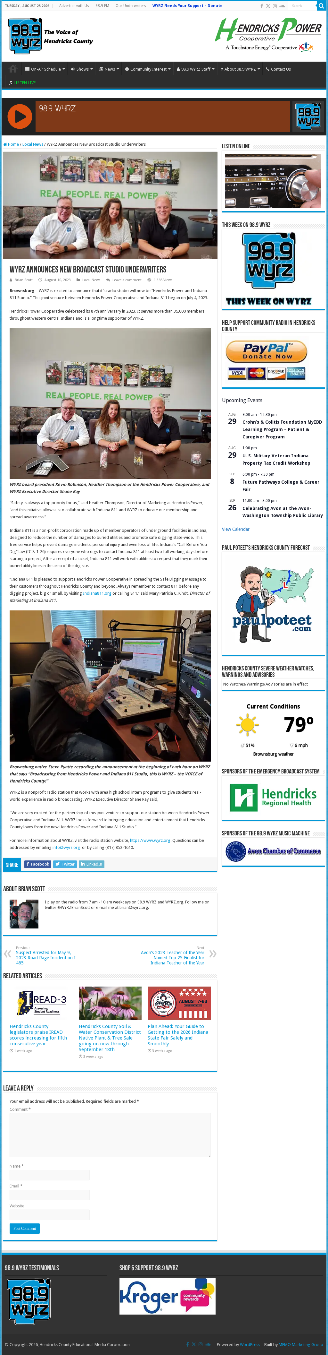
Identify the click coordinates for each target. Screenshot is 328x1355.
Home (13, 68)
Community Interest (148, 69)
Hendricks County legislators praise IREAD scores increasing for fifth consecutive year (38, 1035)
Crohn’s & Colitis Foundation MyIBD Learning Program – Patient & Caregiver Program (282, 429)
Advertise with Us (74, 6)
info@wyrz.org (66, 847)
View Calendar (236, 529)
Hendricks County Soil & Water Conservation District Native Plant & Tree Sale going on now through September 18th (110, 1037)
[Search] (321, 6)
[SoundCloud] (282, 6)
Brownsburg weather (273, 753)
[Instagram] (274, 6)
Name (17, 1166)
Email (16, 1186)
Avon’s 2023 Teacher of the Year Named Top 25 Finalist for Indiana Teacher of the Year (172, 955)
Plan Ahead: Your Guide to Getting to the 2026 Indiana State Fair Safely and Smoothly (178, 1035)
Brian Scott (24, 280)
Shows (83, 69)
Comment (20, 1109)
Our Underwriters (131, 6)
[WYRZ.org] (50, 35)
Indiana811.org (97, 593)
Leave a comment (127, 280)
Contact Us (281, 69)
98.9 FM (102, 6)
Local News (32, 144)
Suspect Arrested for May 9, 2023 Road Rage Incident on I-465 (46, 955)
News (110, 69)
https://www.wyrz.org (150, 840)
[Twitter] (268, 6)
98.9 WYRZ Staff (195, 69)
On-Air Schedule (46, 69)
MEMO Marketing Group (301, 1344)
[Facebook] (262, 6)
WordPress (250, 1344)
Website (17, 1206)
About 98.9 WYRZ (240, 69)
